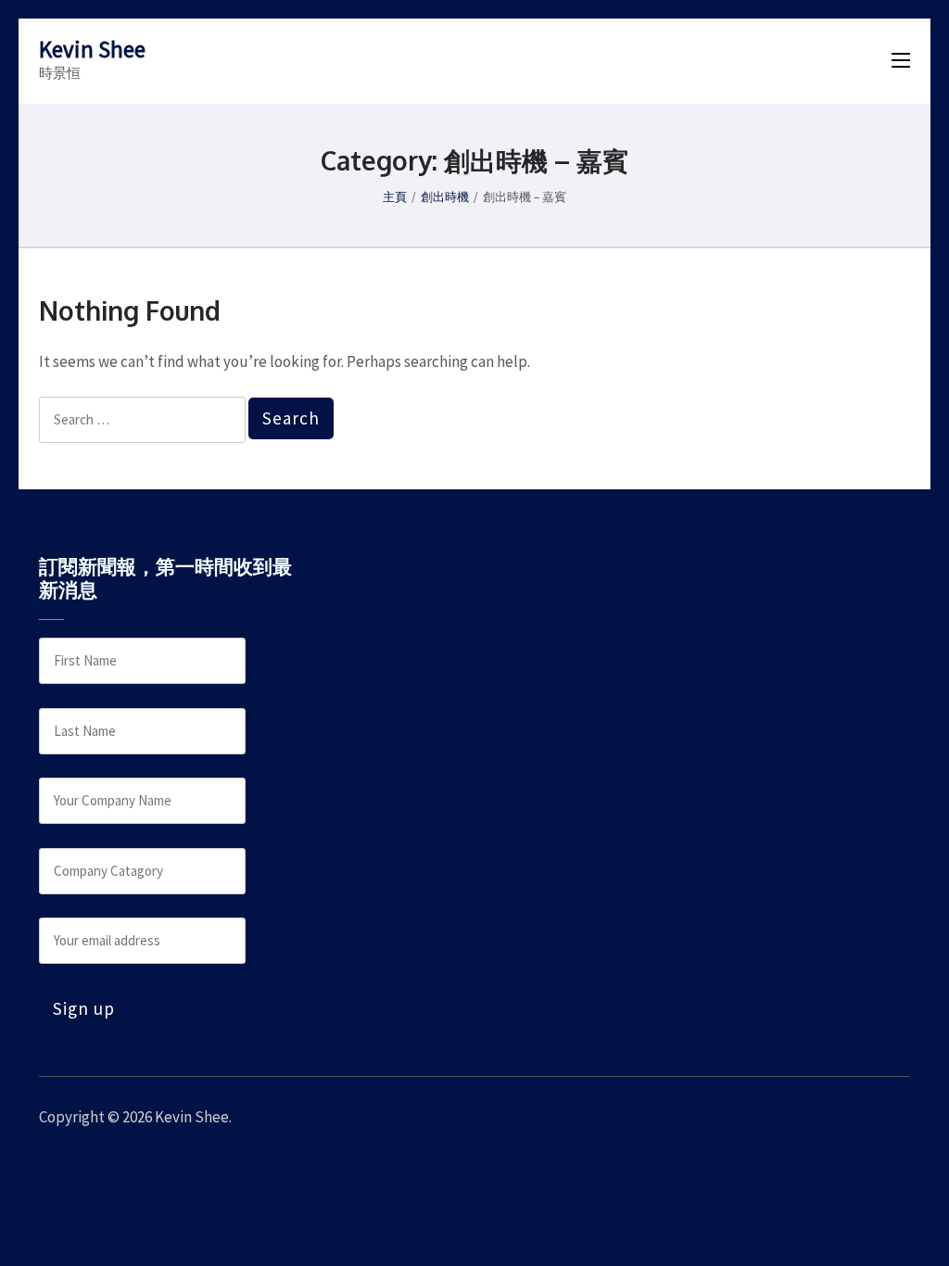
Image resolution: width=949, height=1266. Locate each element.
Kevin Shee (92, 49)
